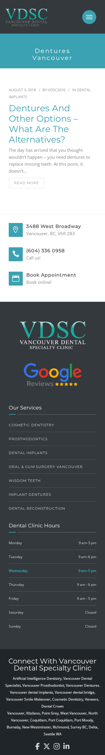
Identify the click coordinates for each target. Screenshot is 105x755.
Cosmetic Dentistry (31, 425)
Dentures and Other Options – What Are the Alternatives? (43, 124)
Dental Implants (28, 453)
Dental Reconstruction (37, 508)
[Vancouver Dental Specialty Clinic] (26, 20)
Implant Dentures (30, 494)
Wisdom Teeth (25, 480)
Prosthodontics (28, 439)
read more (26, 183)
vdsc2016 (56, 89)
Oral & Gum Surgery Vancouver (46, 467)
